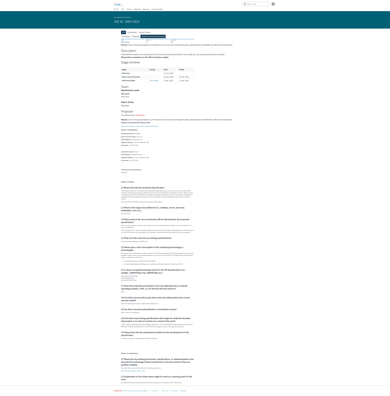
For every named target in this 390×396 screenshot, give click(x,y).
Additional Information (151, 126)
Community (132, 32)
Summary (126, 36)
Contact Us (155, 391)
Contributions (140, 126)
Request (132, 126)
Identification (125, 126)
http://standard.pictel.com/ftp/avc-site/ (133, 371)
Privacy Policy (174, 391)
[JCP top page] (118, 4)
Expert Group (144, 32)
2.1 (146, 42)
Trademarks (183, 391)
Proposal (135, 36)
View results (154, 80)
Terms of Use (165, 391)
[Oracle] (118, 390)
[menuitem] (116, 9)
